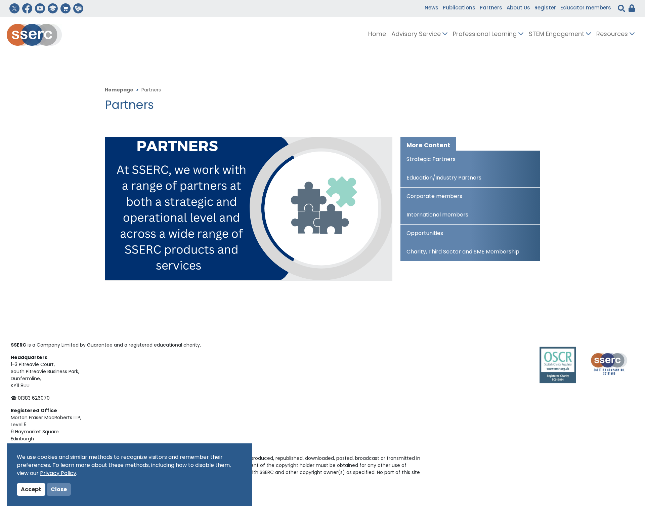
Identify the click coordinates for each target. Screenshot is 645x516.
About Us (518, 8)
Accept (31, 489)
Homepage (119, 90)
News (431, 8)
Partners (491, 8)
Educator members (585, 8)
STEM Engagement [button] (557, 35)
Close (59, 489)
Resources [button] (613, 35)
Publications (459, 8)
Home (377, 35)
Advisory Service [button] (416, 35)
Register (545, 8)
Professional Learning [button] (485, 35)
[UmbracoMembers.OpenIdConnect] (630, 8)
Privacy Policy (58, 473)
